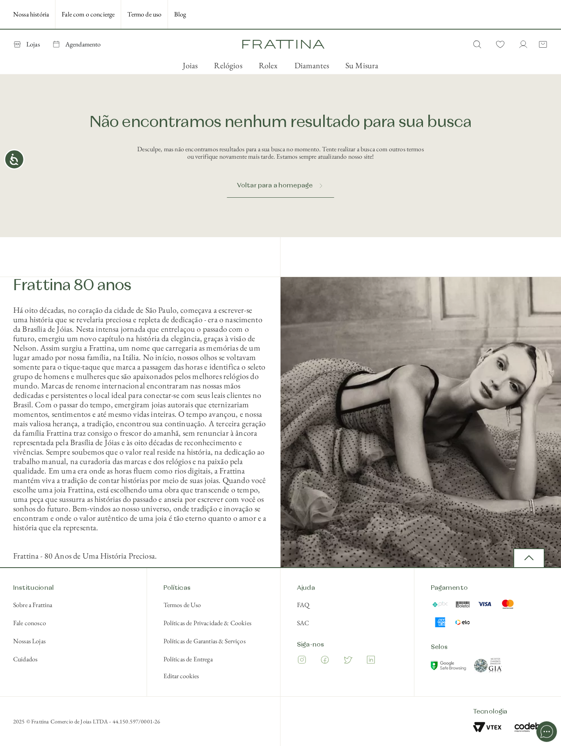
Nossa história (31, 14)
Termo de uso (144, 14)
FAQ (303, 604)
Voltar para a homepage (275, 185)
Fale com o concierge (88, 14)
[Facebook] (325, 661)
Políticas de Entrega (188, 659)
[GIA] (488, 667)
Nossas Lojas (29, 641)
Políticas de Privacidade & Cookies (207, 623)
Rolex (268, 65)
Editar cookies (181, 676)
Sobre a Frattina (33, 604)
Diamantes (311, 65)
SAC (303, 623)
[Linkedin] (371, 661)
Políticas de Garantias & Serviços (204, 641)
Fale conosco (29, 623)
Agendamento (83, 44)
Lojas (33, 44)
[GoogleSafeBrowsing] (449, 667)
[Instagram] (302, 661)
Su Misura (361, 65)
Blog (180, 14)
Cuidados (25, 659)
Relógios (228, 65)
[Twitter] (348, 661)
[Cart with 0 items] (541, 44)
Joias (190, 65)
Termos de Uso (182, 604)
